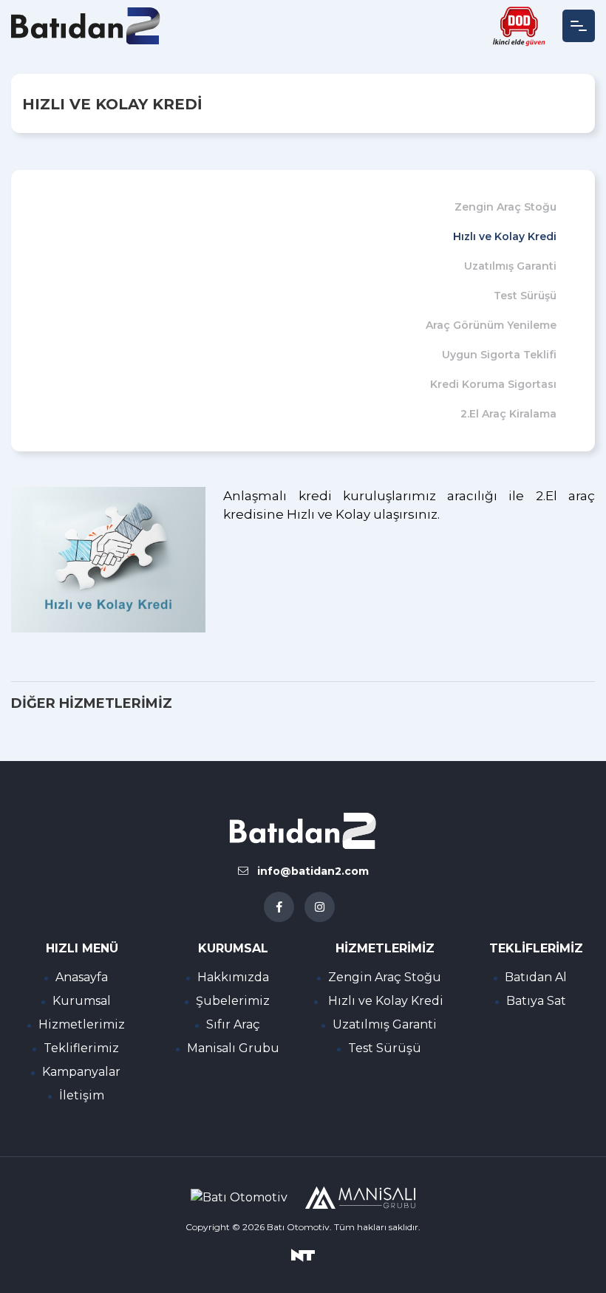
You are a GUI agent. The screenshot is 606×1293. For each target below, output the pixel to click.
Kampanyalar (81, 1072)
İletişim (81, 1095)
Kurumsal (81, 1001)
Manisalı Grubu (233, 1048)
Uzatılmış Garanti (510, 266)
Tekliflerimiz (81, 1048)
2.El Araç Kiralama (508, 413)
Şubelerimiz (233, 1001)
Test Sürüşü (525, 295)
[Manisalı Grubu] (360, 1198)
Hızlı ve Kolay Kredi (504, 236)
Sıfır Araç (233, 1024)
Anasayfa (81, 977)
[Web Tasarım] (303, 1254)
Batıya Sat (536, 1001)
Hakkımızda (233, 977)
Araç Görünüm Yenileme (491, 325)
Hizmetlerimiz (81, 1024)
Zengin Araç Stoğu (505, 207)
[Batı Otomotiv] (85, 25)
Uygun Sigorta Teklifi (499, 354)
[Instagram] (319, 907)
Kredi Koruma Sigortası (493, 384)
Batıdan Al (536, 977)
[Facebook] (279, 907)
